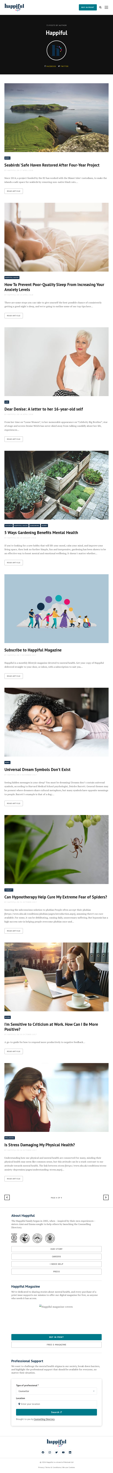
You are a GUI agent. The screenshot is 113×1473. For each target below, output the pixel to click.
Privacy (41, 1467)
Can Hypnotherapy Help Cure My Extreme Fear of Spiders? (55, 897)
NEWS (7, 158)
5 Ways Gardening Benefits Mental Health (41, 532)
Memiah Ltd (68, 1462)
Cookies (72, 1467)
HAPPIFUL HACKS (12, 278)
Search (55, 1412)
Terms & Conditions (53, 1467)
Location (20, 1398)
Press (56, 1271)
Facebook (51, 66)
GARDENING (34, 526)
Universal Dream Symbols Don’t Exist (37, 769)
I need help (56, 1264)
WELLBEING (9, 1138)
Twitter (64, 66)
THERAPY (9, 890)
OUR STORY (56, 1249)
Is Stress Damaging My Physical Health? (39, 1144)
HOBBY (44, 526)
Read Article (13, 191)
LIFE (6, 402)
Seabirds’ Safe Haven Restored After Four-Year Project (51, 165)
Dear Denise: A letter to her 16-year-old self (43, 409)
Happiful (11, 170)
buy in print (87, 7)
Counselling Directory (44, 1419)
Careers (56, 1256)
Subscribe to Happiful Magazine (33, 650)
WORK (7, 1017)
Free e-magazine (56, 1344)
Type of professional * (27, 1385)
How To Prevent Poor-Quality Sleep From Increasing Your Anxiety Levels (54, 287)
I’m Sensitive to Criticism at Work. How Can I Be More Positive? (51, 1026)
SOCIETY (8, 526)
